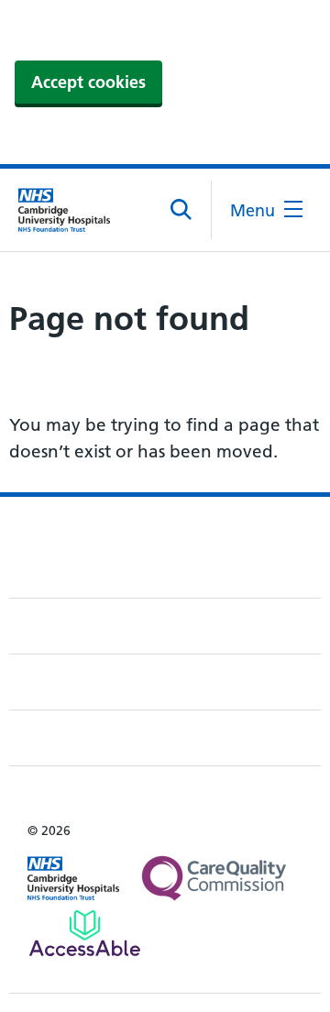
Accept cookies (88, 82)
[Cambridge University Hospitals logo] (64, 210)
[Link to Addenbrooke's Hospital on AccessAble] (85, 933)
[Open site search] (182, 210)
